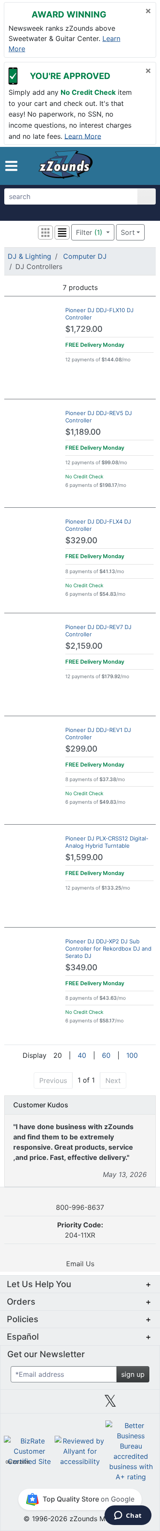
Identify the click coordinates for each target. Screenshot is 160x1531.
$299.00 (81, 748)
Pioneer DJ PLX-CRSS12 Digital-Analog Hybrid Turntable (106, 842)
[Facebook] (49, 1404)
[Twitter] (110, 1404)
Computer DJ (85, 256)
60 (106, 1055)
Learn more (82, 136)
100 (132, 1055)
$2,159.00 (83, 645)
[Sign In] (131, 165)
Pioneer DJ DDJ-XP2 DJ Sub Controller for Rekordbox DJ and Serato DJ (108, 948)
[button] (11, 166)
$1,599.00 (84, 857)
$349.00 (81, 967)
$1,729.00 (83, 329)
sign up (133, 1374)
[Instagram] (79, 1404)
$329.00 (81, 540)
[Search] (146, 196)
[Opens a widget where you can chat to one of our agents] (127, 1516)
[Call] (145, 166)
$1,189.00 (83, 431)
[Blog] (19, 1404)
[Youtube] (140, 1404)
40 (82, 1055)
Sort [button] (128, 232)
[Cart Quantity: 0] (114, 165)
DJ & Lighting (29, 256)
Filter (89, 232)
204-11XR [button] (80, 1230)
